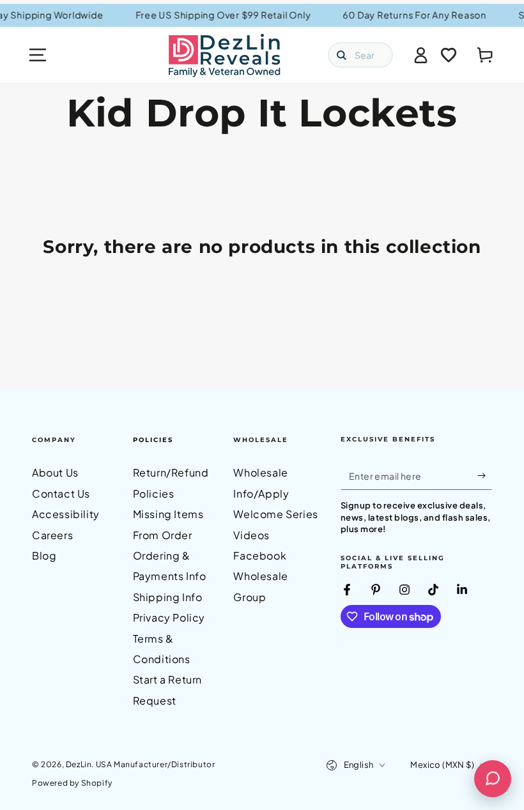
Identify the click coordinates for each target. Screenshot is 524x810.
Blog (44, 555)
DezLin (79, 764)
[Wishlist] (448, 55)
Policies (153, 440)
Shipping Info (168, 597)
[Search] (341, 55)
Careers (52, 535)
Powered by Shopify (72, 783)
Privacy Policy (169, 617)
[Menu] (37, 55)
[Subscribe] (484, 475)
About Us (55, 472)
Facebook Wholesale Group (260, 576)
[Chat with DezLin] (492, 778)
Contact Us (61, 493)
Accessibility (66, 514)
